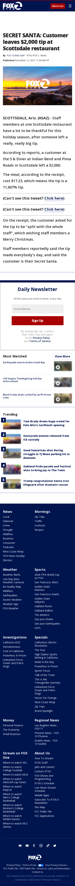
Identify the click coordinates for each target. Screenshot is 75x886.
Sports (40, 569)
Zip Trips (40, 516)
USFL (38, 628)
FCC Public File (43, 811)
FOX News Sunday (14, 556)
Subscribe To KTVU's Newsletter (47, 801)
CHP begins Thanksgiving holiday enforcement (22, 380)
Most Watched (15, 356)
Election (7, 560)
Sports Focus (42, 670)
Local (6, 516)
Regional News (47, 720)
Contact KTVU (43, 771)
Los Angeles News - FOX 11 (46, 727)
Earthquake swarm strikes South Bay (24, 362)
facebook (34, 846)
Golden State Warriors (42, 588)
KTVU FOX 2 (33, 55)
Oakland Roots (43, 606)
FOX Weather (11, 608)
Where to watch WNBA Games (12, 817)
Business (8, 538)
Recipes (39, 529)
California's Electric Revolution (46, 644)
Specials (41, 637)
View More (62, 356)
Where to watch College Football (12, 768)
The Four (40, 650)
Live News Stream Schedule (45, 789)
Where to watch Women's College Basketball (13, 808)
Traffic (38, 521)
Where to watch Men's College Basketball (12, 797)
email (20, 846)
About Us (42, 753)
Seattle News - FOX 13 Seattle (46, 742)
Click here (53, 198)
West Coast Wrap (13, 551)
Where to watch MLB (15, 774)
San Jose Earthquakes (47, 623)
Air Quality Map (12, 586)
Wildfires (8, 534)
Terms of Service (40, 341)
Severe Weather (12, 599)
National (8, 521)
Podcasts (8, 547)
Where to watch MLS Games (15, 825)
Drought (8, 529)
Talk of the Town (45, 675)
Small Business (12, 734)
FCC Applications (44, 816)
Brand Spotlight (44, 711)
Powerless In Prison (14, 655)
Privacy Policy (41, 338)
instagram (41, 846)
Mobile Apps (42, 795)
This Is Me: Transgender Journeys (47, 681)
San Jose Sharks (44, 619)
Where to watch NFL (15, 762)
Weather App (10, 604)
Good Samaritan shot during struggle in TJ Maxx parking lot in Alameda (46, 454)
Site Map (40, 807)
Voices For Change (46, 697)
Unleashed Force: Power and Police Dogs (13, 663)
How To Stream (44, 758)
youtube (27, 846)
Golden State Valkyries (42, 600)
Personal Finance (13, 725)
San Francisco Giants (47, 594)
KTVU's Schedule (44, 783)
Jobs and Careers (45, 767)
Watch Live (58, 6)
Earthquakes (10, 595)
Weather (10, 569)
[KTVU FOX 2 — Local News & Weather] (13, 5)
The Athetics (42, 615)
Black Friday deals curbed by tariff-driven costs (27, 396)
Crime (6, 525)
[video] (63, 366)
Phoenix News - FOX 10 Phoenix (47, 734)
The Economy (11, 729)
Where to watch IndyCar (12, 788)
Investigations (15, 637)
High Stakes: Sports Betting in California (46, 656)
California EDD (11, 642)
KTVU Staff (41, 762)
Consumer (9, 542)
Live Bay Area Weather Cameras (13, 580)
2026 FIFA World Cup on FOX (47, 576)
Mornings (42, 511)
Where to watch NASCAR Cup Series (14, 780)
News (43, 55)
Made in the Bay (44, 662)
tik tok (48, 846)
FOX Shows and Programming (44, 777)
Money (8, 720)
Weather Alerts (11, 574)
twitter (55, 846)
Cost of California (13, 651)
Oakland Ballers (44, 610)
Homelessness (11, 646)
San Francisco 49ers (46, 582)
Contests (40, 525)
